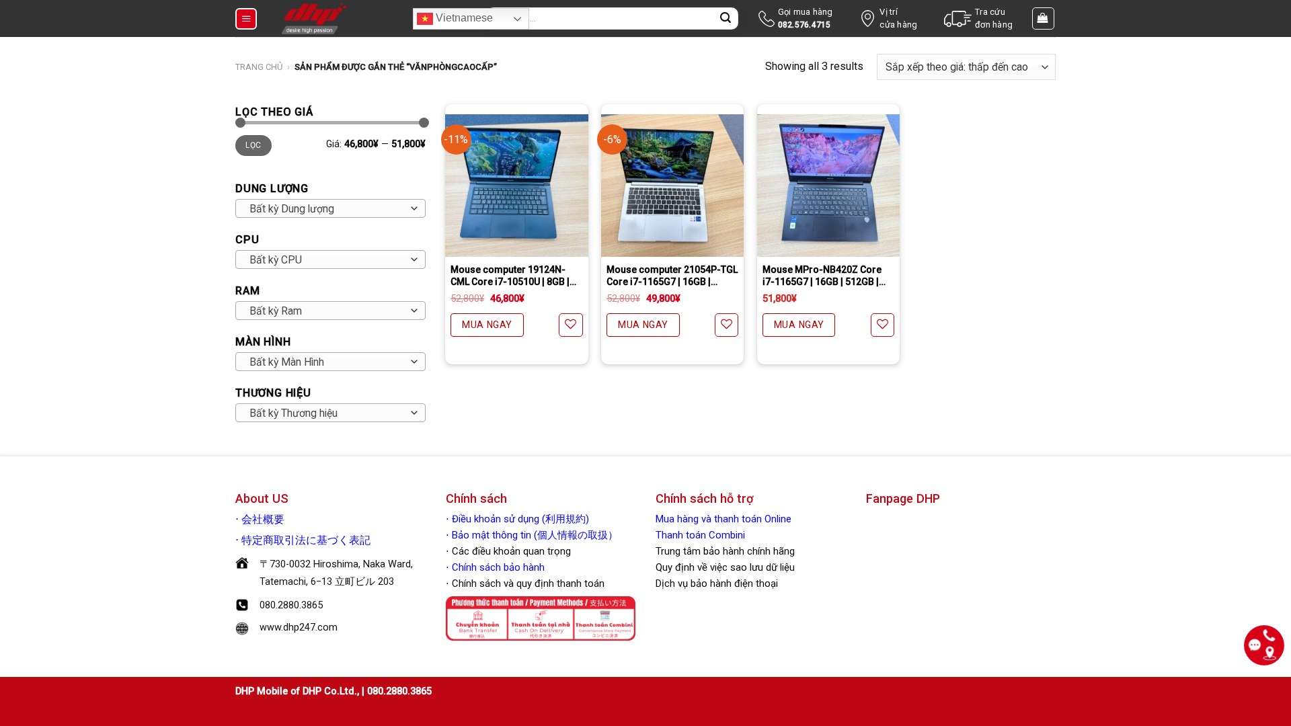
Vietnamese (463, 18)
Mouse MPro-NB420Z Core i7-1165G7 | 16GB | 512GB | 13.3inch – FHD (822, 276)
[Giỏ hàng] (1043, 18)
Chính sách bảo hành (497, 567)
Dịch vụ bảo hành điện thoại (717, 583)
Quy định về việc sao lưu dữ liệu (725, 567)
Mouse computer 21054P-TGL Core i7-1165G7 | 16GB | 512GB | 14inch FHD (672, 276)
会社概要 (262, 520)
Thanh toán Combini (700, 535)
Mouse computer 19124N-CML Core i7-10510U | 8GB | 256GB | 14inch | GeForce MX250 (510, 276)
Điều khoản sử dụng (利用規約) (520, 519)
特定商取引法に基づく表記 (305, 540)
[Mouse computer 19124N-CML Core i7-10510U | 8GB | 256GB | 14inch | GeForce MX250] (516, 185)
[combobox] (330, 208)
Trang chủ (258, 67)
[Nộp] (725, 18)
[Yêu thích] (570, 325)
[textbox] (327, 209)
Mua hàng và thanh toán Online (723, 519)
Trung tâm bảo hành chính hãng (725, 551)
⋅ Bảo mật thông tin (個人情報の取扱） (532, 535)
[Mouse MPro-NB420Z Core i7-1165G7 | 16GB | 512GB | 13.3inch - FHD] (828, 185)
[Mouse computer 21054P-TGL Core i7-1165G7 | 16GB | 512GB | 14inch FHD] (672, 185)
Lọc (253, 145)
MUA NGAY (487, 324)
